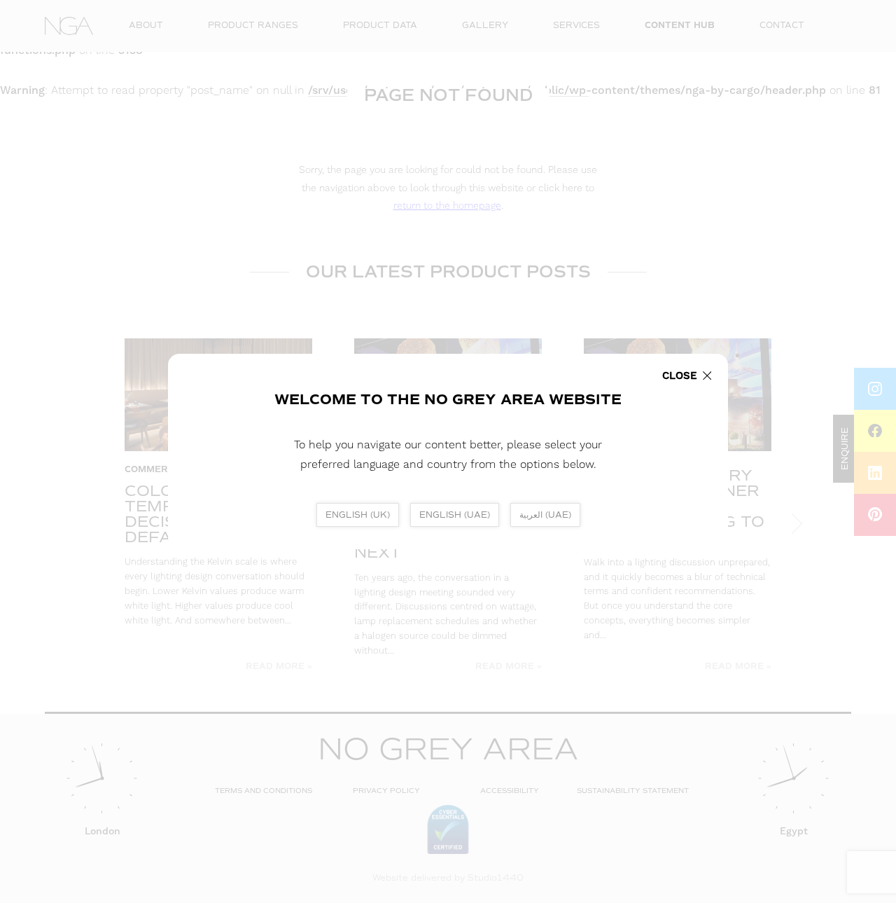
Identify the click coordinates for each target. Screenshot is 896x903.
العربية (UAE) (545, 515)
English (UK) (358, 515)
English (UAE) (454, 515)
